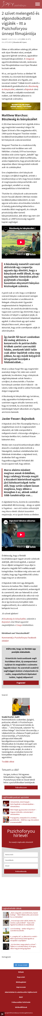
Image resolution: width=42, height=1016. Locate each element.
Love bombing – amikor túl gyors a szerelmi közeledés (22, 930)
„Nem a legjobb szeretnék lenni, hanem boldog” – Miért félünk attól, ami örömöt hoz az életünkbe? (24, 915)
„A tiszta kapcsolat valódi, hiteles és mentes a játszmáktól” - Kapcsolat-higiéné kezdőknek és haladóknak (23, 923)
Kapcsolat (21, 977)
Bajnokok (29, 89)
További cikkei (8, 761)
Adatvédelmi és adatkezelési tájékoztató (21, 992)
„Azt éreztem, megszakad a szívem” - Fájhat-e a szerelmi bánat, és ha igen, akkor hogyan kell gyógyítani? (23, 946)
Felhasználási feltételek (21, 1002)
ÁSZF (21, 997)
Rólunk (21, 972)
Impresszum (21, 987)
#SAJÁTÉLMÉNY (7, 42)
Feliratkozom (21, 787)
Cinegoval (30, 58)
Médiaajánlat (21, 982)
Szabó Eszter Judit (14, 39)
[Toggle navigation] (37, 4)
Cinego (19, 625)
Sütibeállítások (21, 1007)
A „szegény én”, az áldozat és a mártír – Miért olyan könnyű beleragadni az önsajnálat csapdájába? (24, 938)
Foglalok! (21, 682)
